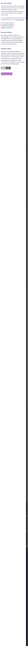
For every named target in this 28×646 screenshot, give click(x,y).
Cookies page (20, 19)
